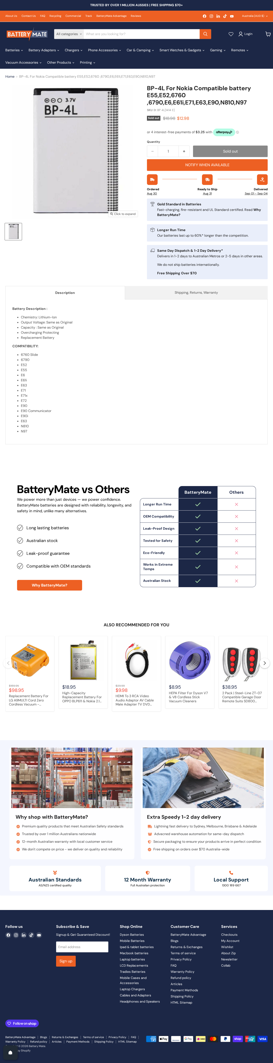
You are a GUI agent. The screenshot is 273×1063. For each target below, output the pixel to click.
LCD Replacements (134, 965)
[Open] (10, 1052)
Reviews (136, 16)
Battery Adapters (43, 50)
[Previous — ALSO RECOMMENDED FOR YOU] (8, 663)
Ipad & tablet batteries (137, 947)
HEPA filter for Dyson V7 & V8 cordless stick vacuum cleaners (188, 697)
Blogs (175, 941)
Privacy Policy (181, 959)
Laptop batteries (132, 959)
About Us (11, 16)
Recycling (55, 16)
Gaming (216, 50)
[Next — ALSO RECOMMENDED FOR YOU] (265, 663)
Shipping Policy (182, 996)
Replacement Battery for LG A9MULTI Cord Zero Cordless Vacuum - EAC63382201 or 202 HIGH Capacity (28, 700)
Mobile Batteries (132, 941)
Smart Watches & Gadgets (181, 50)
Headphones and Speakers (140, 1001)
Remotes (238, 50)
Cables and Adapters (135, 995)
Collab (225, 965)
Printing (86, 62)
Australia (253, 16)
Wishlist (227, 947)
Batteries (12, 50)
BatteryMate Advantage (111, 16)
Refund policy (181, 978)
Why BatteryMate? (49, 585)
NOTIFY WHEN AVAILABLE (207, 164)
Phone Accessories (103, 50)
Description (65, 292)
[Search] (205, 34)
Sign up (66, 961)
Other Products (59, 62)
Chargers (72, 50)
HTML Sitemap (181, 1002)
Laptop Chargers (132, 989)
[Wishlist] (231, 34)
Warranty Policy (182, 972)
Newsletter (229, 959)
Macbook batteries (134, 953)
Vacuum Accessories (22, 62)
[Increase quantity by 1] (184, 151)
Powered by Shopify (17, 1050)
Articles (176, 984)
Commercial (73, 16)
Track (88, 16)
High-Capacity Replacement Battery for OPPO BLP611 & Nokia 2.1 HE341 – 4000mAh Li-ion (82, 697)
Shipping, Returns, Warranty (196, 292)
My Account (230, 941)
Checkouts (229, 935)
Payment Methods (184, 990)
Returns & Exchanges (187, 947)
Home (10, 77)
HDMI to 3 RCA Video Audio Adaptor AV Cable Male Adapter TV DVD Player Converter (135, 700)
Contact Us (29, 16)
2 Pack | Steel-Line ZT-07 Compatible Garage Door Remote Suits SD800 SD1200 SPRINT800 (242, 697)
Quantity (153, 141)
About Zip (228, 953)
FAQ (42, 16)
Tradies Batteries (132, 972)
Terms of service (183, 953)
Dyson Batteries (132, 935)
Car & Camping (139, 50)
